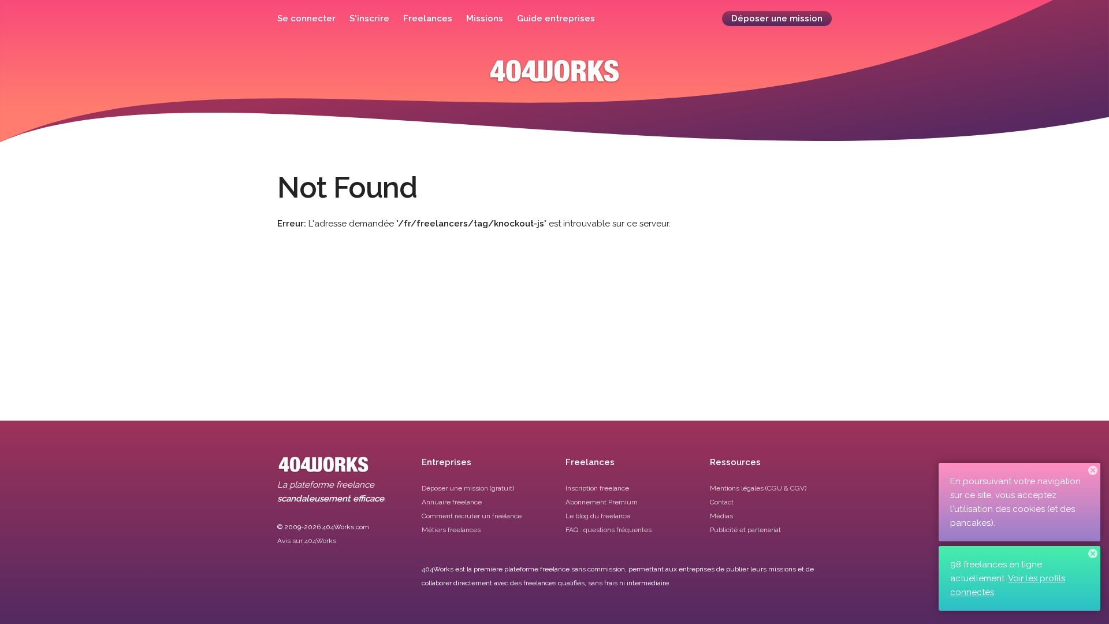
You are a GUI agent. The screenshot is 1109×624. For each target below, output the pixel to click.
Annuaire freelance (452, 502)
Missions (484, 18)
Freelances (427, 18)
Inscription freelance (597, 488)
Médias (721, 516)
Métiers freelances (451, 530)
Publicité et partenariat (745, 530)
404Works (554, 79)
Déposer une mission (777, 18)
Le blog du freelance (597, 516)
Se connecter (306, 18)
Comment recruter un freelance (472, 516)
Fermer (1092, 470)
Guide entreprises (556, 18)
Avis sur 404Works (306, 541)
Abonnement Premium (601, 502)
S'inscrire (369, 18)
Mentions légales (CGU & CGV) (758, 488)
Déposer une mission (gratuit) (468, 488)
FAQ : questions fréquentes (608, 530)
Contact (722, 502)
